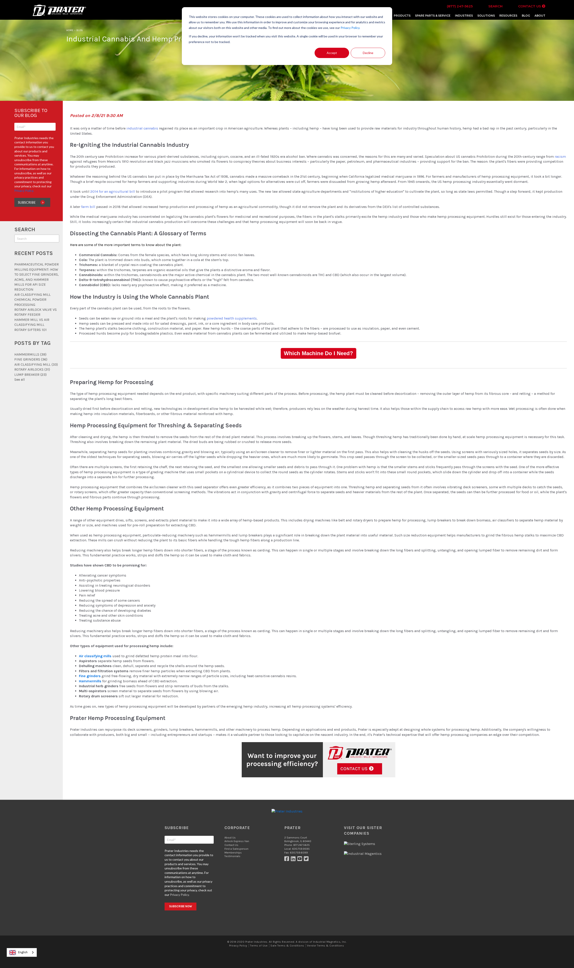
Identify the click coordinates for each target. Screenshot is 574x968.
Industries (464, 15)
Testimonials (232, 856)
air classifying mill (36, 364)
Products (402, 15)
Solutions (486, 15)
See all (19, 379)
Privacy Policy (238, 945)
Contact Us (530, 6)
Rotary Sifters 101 (30, 330)
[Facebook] (287, 859)
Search (495, 6)
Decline (368, 53)
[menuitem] (402, 15)
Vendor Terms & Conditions (325, 945)
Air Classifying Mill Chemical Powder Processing (32, 299)
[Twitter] (307, 859)
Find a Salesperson (236, 848)
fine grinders (30, 359)
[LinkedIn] (294, 859)
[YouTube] (300, 859)
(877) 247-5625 (460, 6)
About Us (230, 837)
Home (70, 30)
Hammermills (30, 354)
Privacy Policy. (350, 28)
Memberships (233, 852)
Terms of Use (259, 945)
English (23, 952)
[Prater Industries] (59, 15)
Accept (332, 53)
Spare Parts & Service (432, 15)
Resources (508, 15)
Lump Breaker (30, 374)
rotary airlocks (32, 369)
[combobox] (22, 952)
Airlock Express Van (236, 841)
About (540, 15)
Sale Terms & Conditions (287, 945)
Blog (526, 15)
